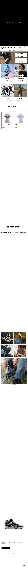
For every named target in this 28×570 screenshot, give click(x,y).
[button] (2, 120)
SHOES (20, 344)
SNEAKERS (7, 344)
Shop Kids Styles (20, 100)
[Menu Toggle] (14, 47)
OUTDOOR (14, 384)
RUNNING (20, 357)
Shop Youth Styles (7, 100)
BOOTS (7, 357)
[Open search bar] (17, 47)
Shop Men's (7, 80)
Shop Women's (21, 80)
